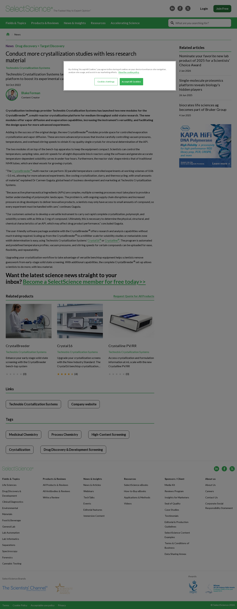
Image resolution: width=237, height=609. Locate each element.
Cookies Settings (106, 81)
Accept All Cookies (131, 81)
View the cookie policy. (128, 72)
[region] (119, 76)
